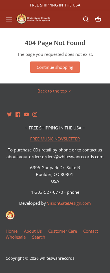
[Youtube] (76, 149)
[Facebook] (67, 149)
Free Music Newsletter (86, 134)
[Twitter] (59, 149)
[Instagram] (84, 149)
